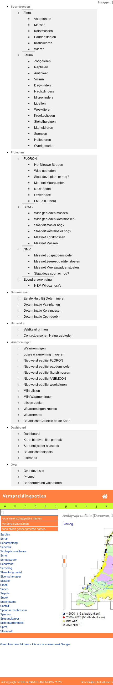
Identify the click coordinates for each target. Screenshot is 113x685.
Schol (3, 555)
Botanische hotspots (38, 452)
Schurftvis (6, 563)
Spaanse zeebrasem (13, 610)
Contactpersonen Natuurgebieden (48, 335)
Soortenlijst (88, 682)
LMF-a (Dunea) (45, 201)
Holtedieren (42, 140)
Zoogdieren (42, 61)
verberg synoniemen (15, 523)
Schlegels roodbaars (13, 551)
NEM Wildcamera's (47, 285)
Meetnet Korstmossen (49, 237)
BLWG (28, 207)
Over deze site (34, 471)
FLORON (30, 159)
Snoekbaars (8, 601)
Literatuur (30, 458)
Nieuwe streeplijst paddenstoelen (47, 366)
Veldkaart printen (36, 329)
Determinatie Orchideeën (42, 316)
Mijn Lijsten (32, 391)
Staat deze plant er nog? (51, 177)
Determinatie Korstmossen (42, 310)
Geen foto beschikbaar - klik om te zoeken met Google (35, 644)
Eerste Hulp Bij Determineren (44, 298)
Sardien (5, 534)
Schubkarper (8, 559)
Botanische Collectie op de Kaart (47, 421)
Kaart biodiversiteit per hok (43, 440)
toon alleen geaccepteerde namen (23, 529)
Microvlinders (43, 97)
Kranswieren (43, 43)
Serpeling (6, 568)
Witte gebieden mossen (51, 213)
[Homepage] (104, 496)
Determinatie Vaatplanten (42, 304)
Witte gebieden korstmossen (54, 219)
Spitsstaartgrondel (11, 622)
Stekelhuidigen (45, 121)
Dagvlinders (43, 85)
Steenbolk (6, 631)
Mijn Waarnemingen (38, 397)
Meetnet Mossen (46, 243)
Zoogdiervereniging (38, 279)
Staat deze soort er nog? (51, 273)
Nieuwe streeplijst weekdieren (45, 385)
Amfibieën (41, 73)
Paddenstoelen (45, 37)
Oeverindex (42, 195)
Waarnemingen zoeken (40, 409)
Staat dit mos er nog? (49, 225)
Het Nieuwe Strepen (48, 165)
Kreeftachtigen (44, 115)
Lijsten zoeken (34, 403)
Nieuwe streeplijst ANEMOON (45, 378)
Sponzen (40, 134)
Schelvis (5, 547)
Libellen (40, 103)
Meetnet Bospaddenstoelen (54, 255)
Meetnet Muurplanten (49, 183)
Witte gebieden (45, 171)
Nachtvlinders (44, 91)
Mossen (39, 25)
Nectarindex (43, 189)
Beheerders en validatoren (43, 483)
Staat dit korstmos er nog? (52, 231)
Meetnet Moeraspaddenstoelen (56, 267)
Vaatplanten (42, 19)
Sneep (4, 589)
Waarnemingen (35, 348)
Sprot (3, 627)
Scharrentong (9, 542)
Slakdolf (5, 580)
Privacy (29, 477)
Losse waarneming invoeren (44, 354)
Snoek (4, 597)
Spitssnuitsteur (9, 618)
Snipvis (4, 593)
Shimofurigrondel (11, 572)
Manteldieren (43, 128)
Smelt (3, 584)
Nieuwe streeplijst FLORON (43, 360)
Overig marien (44, 146)
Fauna (28, 55)
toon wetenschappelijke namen (22, 518)
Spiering (5, 614)
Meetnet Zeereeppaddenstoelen (57, 261)
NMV (27, 249)
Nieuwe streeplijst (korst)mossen (47, 372)
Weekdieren (43, 109)
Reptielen (41, 67)
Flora (27, 13)
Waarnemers (33, 415)
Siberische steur (10, 576)
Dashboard (32, 434)
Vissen (39, 79)
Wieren (39, 49)
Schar (4, 538)
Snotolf (4, 605)
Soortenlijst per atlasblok (41, 446)
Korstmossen (43, 31)
